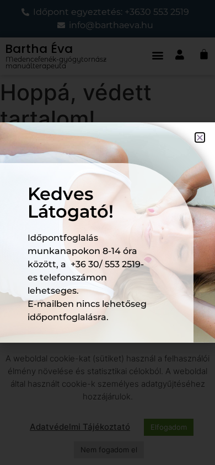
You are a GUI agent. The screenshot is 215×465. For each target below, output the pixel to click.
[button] (200, 137)
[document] (107, 232)
